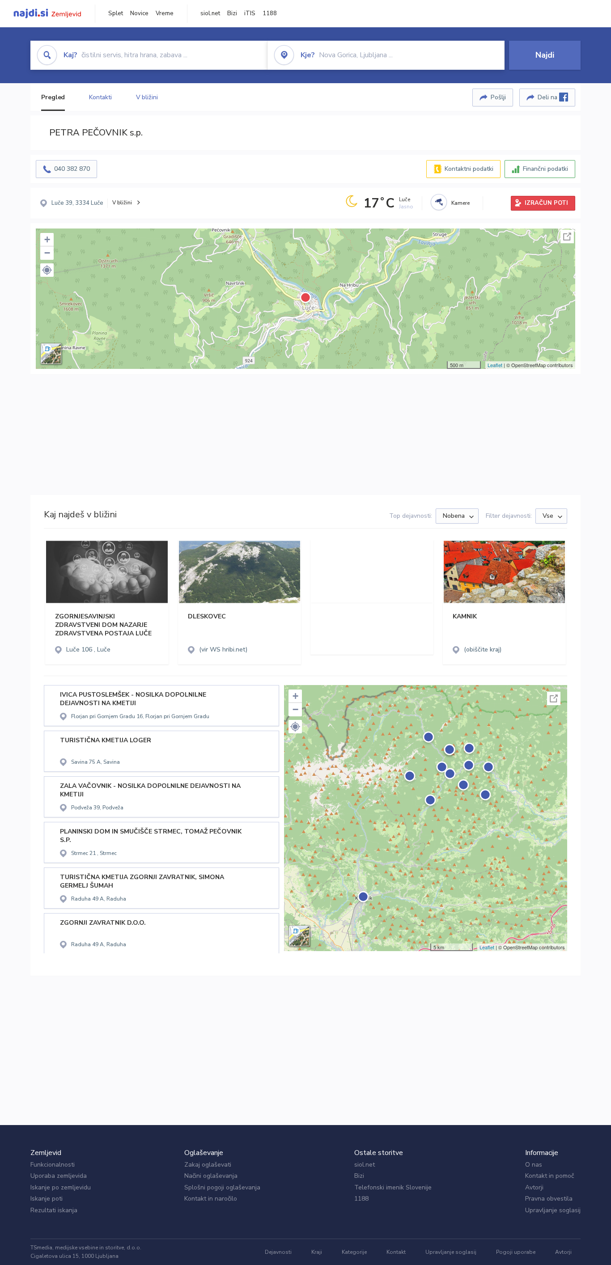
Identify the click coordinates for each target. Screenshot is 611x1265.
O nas (533, 1164)
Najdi (544, 55)
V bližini (147, 97)
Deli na (548, 97)
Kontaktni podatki (469, 169)
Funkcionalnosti (52, 1164)
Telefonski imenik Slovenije (393, 1187)
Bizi (232, 13)
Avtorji (534, 1187)
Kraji (316, 1252)
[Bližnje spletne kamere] (439, 202)
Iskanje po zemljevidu (60, 1187)
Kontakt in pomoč (549, 1176)
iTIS (249, 13)
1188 (270, 13)
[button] (47, 270)
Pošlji (498, 97)
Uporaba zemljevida (58, 1176)
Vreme (165, 13)
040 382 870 (72, 169)
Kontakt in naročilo (210, 1198)
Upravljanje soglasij (553, 1210)
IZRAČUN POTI (546, 203)
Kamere (460, 203)
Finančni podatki (545, 169)
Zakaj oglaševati (207, 1164)
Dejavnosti (278, 1252)
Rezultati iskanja (53, 1210)
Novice (139, 13)
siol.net (210, 13)
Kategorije (354, 1252)
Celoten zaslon (567, 236)
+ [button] (47, 239)
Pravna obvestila (549, 1198)
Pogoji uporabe (515, 1252)
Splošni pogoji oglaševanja (222, 1187)
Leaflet (495, 364)
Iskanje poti (46, 1198)
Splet (115, 13)
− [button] (47, 252)
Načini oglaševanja (211, 1176)
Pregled (53, 97)
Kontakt (396, 1252)
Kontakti (100, 97)
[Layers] (51, 354)
